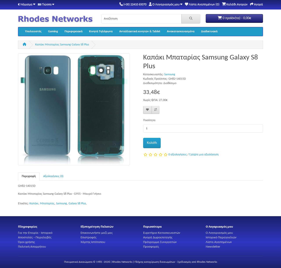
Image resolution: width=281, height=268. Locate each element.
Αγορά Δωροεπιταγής (157, 237)
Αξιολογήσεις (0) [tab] (53, 176)
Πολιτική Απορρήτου (32, 246)
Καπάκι (33, 203)
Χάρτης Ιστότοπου (93, 242)
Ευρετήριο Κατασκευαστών (161, 233)
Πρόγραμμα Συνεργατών (160, 242)
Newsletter (213, 246)
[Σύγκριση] (155, 110)
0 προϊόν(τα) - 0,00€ (236, 18)
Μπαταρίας (47, 203)
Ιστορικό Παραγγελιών (221, 237)
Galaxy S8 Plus (77, 203)
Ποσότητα (149, 120)
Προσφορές (151, 246)
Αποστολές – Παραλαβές (34, 237)
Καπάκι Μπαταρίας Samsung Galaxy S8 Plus (62, 44)
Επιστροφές (88, 237)
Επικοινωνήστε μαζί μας (97, 233)
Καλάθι (152, 143)
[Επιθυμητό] (147, 110)
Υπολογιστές (33, 31)
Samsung (169, 74)
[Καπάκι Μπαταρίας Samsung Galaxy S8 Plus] (74, 111)
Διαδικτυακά (209, 31)
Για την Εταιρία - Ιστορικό (35, 233)
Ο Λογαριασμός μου (219, 233)
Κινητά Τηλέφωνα (101, 31)
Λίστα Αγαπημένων (219, 242)
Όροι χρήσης (26, 242)
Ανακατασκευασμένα (181, 31)
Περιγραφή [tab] (29, 176)
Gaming (53, 31)
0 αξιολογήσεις (177, 154)
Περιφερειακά (74, 31)
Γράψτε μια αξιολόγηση (204, 154)
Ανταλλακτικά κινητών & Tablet (139, 31)
